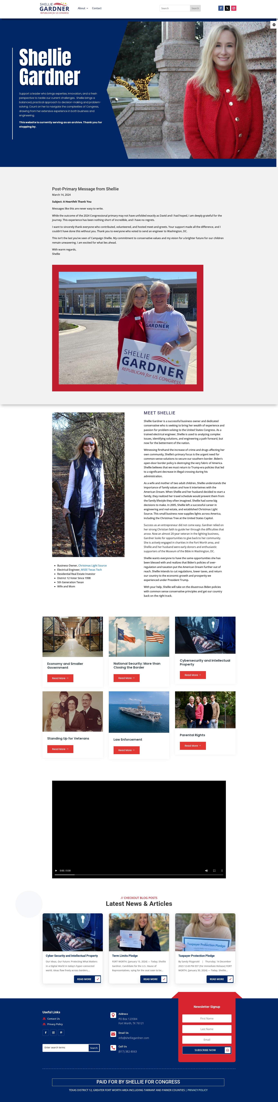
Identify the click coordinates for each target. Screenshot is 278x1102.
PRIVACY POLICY (198, 1090)
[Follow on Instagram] (233, 8)
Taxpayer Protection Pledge (196, 955)
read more (84, 979)
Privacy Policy (55, 1024)
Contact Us (53, 1018)
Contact (97, 8)
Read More (58, 678)
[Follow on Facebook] (220, 8)
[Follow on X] (227, 8)
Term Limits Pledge (125, 955)
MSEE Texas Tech (91, 569)
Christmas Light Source (92, 565)
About (81, 8)
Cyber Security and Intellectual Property (72, 955)
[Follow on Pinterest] (61, 1032)
